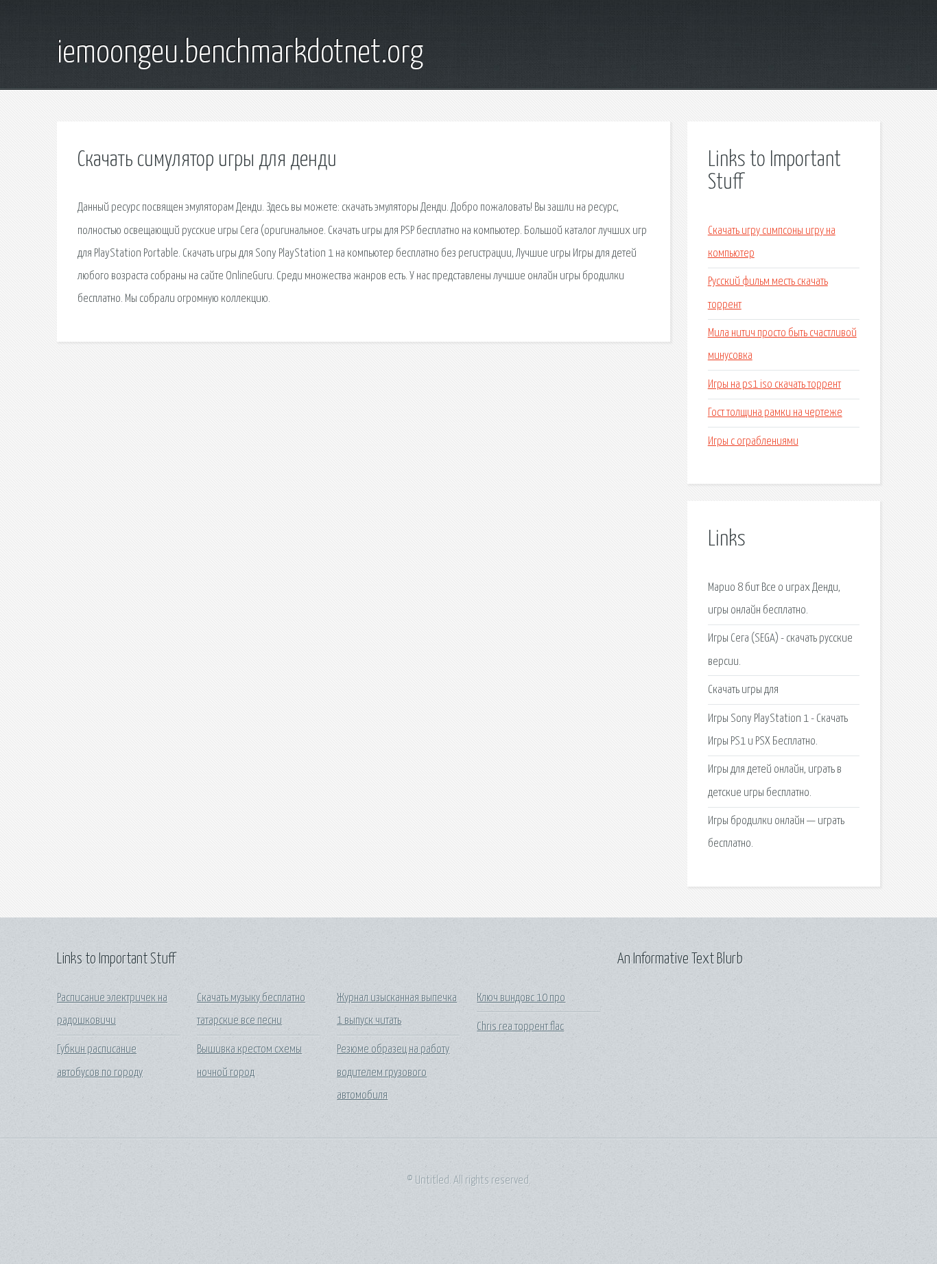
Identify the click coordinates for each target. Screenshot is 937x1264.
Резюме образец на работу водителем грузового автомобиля (393, 1072)
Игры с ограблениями (753, 441)
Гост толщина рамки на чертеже (775, 413)
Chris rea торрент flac (520, 1027)
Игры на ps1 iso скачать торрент (774, 384)
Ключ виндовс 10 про (521, 998)
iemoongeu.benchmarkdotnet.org (240, 53)
